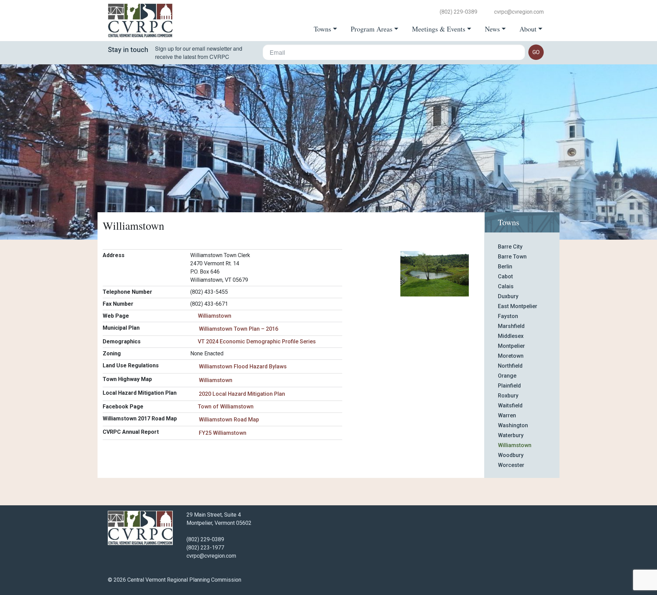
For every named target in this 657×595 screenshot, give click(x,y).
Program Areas (371, 29)
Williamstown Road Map (229, 419)
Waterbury (511, 435)
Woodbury (511, 455)
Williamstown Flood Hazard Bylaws (243, 366)
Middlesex (511, 336)
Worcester (511, 465)
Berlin (505, 266)
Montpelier (511, 346)
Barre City (510, 246)
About (528, 29)
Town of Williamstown (226, 406)
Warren (507, 415)
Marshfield (511, 326)
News (492, 29)
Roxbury (508, 395)
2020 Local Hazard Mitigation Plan (242, 394)
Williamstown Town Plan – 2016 (238, 329)
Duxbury (508, 296)
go (536, 52)
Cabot (505, 276)
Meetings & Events (438, 29)
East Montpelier (517, 306)
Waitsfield (510, 405)
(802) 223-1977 (205, 547)
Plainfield (509, 385)
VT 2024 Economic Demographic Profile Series (257, 341)
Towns (322, 29)
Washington (513, 425)
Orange (507, 375)
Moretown (511, 356)
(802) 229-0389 (458, 12)
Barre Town (512, 256)
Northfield (510, 366)
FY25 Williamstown (222, 433)
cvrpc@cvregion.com (519, 12)
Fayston (508, 316)
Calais (506, 286)
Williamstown (214, 316)
